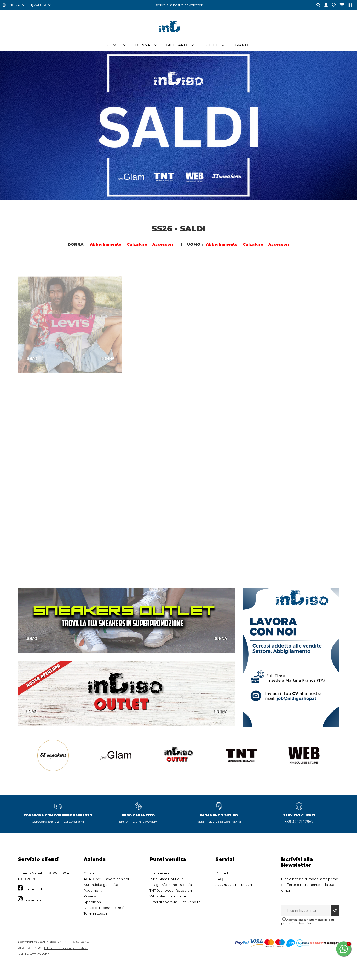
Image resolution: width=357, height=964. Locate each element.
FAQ (219, 879)
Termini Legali (95, 913)
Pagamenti (93, 890)
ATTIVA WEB (40, 954)
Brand (240, 45)
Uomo (113, 45)
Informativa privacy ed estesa (66, 948)
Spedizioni (93, 902)
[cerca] (316, 5)
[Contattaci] (332, 5)
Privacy (90, 896)
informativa (303, 923)
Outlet (210, 45)
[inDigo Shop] (178, 36)
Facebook (34, 889)
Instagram (33, 900)
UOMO (31, 345)
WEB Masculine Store (167, 896)
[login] (324, 5)
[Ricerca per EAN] (348, 5)
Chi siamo (92, 873)
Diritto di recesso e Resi (104, 908)
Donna (142, 45)
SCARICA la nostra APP (234, 885)
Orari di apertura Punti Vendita (174, 902)
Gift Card (176, 45)
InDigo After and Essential (171, 885)
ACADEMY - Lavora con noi (106, 879)
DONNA (107, 345)
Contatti (222, 873)
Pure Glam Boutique (166, 879)
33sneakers (159, 873)
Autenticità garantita (101, 885)
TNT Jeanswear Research (170, 890)
